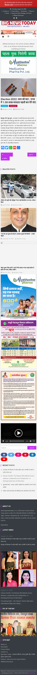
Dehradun (4, 106)
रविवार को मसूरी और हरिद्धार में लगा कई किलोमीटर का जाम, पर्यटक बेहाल (18, 201)
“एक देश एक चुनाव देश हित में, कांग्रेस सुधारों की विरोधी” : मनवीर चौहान (18, 235)
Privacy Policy (15, 11)
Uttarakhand (13, 106)
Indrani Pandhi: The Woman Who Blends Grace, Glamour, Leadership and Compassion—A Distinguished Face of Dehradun (18, 478)
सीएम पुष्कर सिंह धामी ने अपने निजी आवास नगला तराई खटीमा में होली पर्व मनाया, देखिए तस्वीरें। (17, 269)
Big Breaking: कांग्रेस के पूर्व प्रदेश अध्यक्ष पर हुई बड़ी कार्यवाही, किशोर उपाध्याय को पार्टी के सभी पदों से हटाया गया (32, 154)
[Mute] (31, 441)
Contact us (6, 11)
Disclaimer (24, 11)
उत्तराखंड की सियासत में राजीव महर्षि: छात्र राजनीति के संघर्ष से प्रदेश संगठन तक (18, 471)
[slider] (17, 441)
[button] (18, 433)
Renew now (9, 5)
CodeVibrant (31, 673)
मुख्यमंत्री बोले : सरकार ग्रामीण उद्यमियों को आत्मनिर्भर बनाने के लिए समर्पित (19, 486)
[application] (18, 433)
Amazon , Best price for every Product (13, 659)
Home (7, 13)
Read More (4, 525)
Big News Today (19, 109)
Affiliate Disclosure (18, 15)
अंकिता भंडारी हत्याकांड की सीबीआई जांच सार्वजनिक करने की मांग (19, 491)
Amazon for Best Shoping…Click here (21, 13)
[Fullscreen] (34, 441)
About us (31, 11)
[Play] (3, 441)
